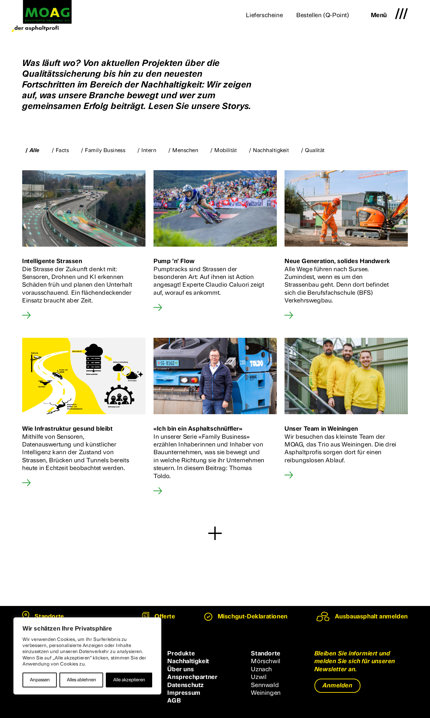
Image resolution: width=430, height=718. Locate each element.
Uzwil (258, 677)
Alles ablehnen (81, 680)
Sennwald (265, 685)
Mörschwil (265, 661)
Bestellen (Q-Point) (322, 15)
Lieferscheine (264, 15)
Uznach (261, 669)
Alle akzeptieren (129, 680)
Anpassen (40, 680)
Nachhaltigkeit (188, 661)
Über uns (180, 669)
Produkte (181, 653)
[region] (87, 655)
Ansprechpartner (192, 677)
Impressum (183, 692)
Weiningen (266, 692)
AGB (174, 700)
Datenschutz (185, 685)
